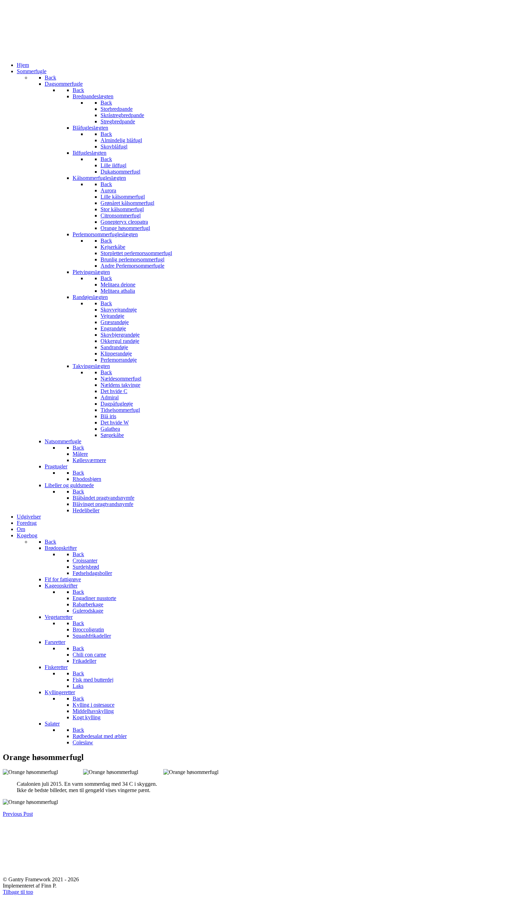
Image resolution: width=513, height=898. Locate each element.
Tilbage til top (18, 892)
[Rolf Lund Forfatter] (256, 53)
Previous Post (18, 814)
